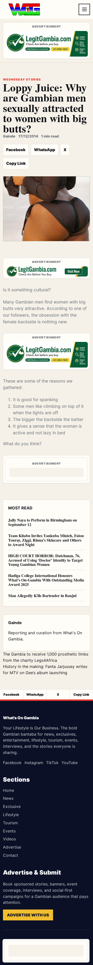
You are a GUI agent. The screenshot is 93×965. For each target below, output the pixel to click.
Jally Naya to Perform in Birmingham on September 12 (42, 522)
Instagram (34, 762)
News (8, 798)
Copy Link (16, 163)
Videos (9, 838)
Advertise (12, 847)
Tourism (10, 822)
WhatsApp (44, 149)
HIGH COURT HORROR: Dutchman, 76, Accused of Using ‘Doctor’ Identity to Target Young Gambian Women (45, 560)
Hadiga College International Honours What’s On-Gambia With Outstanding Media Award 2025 (46, 580)
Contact (10, 855)
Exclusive (12, 806)
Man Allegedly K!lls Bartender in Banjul (42, 595)
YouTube (70, 762)
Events (9, 830)
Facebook (16, 149)
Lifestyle (11, 814)
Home (8, 790)
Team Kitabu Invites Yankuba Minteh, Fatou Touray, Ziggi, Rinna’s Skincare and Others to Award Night (46, 540)
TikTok (52, 762)
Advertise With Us (28, 914)
